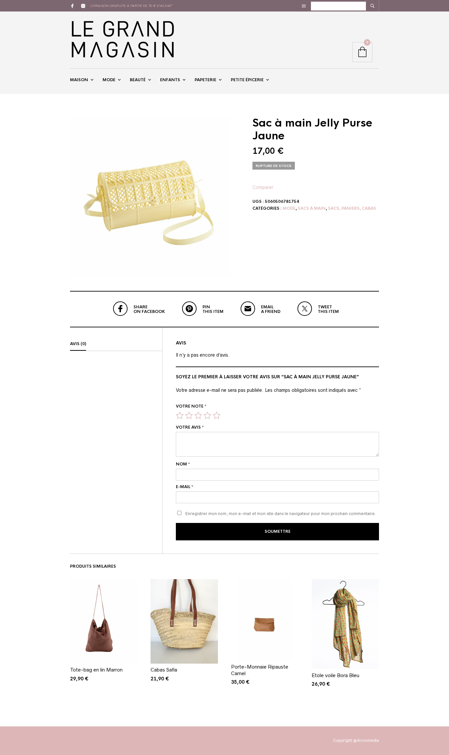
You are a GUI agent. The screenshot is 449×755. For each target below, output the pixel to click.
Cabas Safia (164, 669)
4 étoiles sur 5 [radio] (207, 415)
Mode (109, 80)
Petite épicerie (247, 80)
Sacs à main (312, 208)
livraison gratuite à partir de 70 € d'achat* (131, 6)
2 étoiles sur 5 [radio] (189, 415)
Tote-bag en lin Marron (96, 669)
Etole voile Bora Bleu (335, 675)
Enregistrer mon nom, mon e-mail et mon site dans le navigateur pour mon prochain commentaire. (280, 513)
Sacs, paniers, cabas (352, 208)
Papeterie (205, 80)
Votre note (191, 406)
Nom (183, 464)
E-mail (184, 486)
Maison (79, 80)
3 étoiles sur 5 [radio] (198, 415)
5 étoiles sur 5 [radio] (217, 415)
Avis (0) (78, 343)
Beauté (138, 80)
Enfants (170, 80)
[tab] (116, 344)
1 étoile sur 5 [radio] (180, 415)
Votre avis (190, 427)
